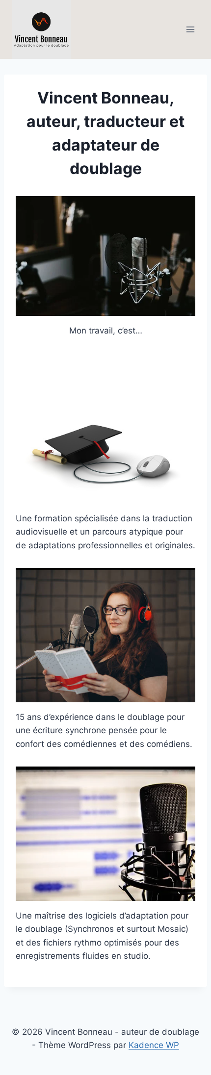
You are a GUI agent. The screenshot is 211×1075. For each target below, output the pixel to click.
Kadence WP (154, 1045)
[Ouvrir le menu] (190, 29)
